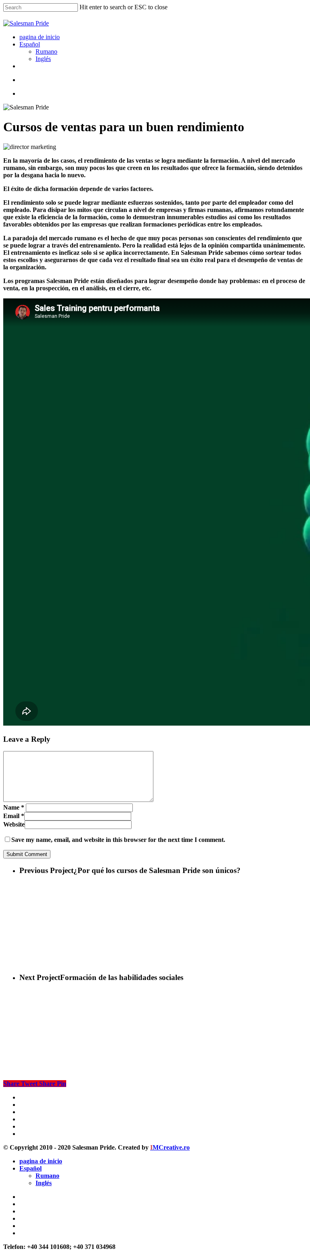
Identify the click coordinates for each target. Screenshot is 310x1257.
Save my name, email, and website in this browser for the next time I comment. (118, 839)
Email (13, 815)
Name (13, 807)
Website (14, 824)
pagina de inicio (40, 1161)
